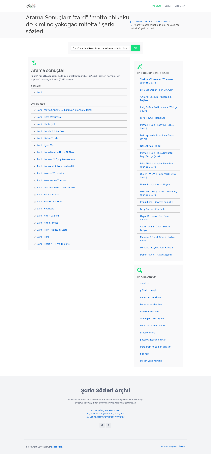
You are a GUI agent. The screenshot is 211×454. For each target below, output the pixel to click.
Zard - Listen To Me (47, 138)
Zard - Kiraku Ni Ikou (48, 194)
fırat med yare (147, 332)
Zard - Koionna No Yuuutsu (51, 180)
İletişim (182, 446)
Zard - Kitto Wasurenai (49, 117)
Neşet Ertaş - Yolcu (150, 145)
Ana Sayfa (156, 5)
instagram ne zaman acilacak (155, 346)
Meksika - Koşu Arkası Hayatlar (157, 247)
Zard (39, 92)
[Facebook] (108, 425)
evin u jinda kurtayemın (152, 318)
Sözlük (168, 5)
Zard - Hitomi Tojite (47, 222)
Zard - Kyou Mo (45, 145)
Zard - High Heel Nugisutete (52, 229)
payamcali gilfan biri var (153, 339)
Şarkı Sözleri (56, 446)
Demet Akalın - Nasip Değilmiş (156, 254)
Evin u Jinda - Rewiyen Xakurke (156, 202)
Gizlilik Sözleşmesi (169, 446)
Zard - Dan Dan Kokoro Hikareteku (56, 187)
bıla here (145, 353)
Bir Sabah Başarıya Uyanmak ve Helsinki (105, 416)
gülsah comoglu (148, 290)
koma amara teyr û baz (152, 325)
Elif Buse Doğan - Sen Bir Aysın (156, 89)
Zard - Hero (43, 236)
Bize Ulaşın (180, 5)
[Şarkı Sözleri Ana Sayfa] (31, 6)
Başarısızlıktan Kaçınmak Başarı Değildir (105, 413)
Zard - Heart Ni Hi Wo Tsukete (53, 243)
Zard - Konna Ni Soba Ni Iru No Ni (55, 166)
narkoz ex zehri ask (150, 297)
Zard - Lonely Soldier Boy (50, 131)
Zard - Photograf (46, 124)
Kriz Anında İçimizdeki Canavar (105, 410)
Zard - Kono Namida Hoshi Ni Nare (55, 152)
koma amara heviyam (151, 304)
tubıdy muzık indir (149, 311)
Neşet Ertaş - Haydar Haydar (155, 184)
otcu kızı (144, 283)
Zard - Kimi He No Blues (50, 201)
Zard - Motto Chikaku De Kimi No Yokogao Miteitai (64, 109)
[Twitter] (102, 425)
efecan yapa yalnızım (151, 360)
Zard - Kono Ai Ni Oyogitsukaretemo (56, 159)
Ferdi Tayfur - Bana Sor (152, 117)
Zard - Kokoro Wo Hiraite (50, 173)
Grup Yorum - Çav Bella (152, 209)
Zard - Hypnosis (45, 208)
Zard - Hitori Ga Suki (48, 215)
